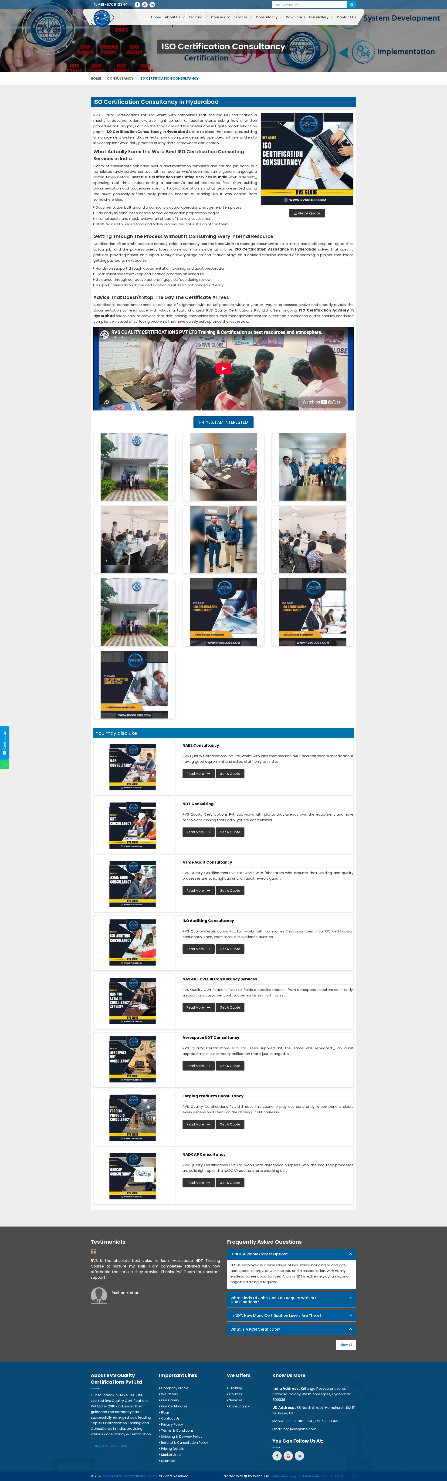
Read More (196, 773)
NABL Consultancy (201, 745)
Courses (218, 17)
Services (241, 17)
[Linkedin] (152, 4)
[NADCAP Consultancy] (133, 1176)
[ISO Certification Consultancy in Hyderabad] (307, 158)
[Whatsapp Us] (5, 764)
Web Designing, (285, 1476)
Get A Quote (308, 213)
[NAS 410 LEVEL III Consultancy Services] (133, 1001)
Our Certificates (173, 1406)
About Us (173, 17)
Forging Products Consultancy (213, 1096)
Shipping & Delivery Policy (181, 1436)
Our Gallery (319, 17)
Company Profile (174, 1388)
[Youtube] (145, 4)
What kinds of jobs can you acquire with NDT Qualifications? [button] (274, 1300)
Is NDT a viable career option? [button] (259, 1254)
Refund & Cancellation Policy (184, 1442)
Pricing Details (172, 1448)
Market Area (170, 1454)
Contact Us (346, 17)
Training (196, 17)
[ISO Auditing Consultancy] (133, 942)
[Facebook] (137, 4)
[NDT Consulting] (133, 825)
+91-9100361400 (328, 1421)
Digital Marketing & (312, 1476)
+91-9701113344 (112, 4)
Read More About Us (111, 1446)
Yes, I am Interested (226, 422)
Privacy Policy (171, 1424)
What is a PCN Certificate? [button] (255, 1329)
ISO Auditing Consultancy (208, 920)
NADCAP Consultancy (204, 1154)
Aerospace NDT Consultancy (211, 1037)
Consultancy (267, 17)
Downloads (295, 17)
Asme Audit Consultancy (207, 862)
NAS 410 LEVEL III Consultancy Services (220, 979)
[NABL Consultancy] (133, 767)
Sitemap (167, 1460)
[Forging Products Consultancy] (133, 1118)
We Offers (169, 1394)
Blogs (164, 1412)
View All (346, 1344)
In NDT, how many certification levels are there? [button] (276, 1315)
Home (156, 17)
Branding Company (341, 1476)
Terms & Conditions (176, 1430)
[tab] (291, 1254)
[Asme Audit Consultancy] (133, 884)
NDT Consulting (198, 804)
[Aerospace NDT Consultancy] (133, 1059)
